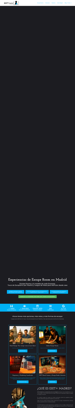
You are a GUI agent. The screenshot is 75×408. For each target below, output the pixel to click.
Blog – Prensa (67, 2)
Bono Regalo (60, 2)
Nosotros (53, 2)
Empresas (47, 2)
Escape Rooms (40, 2)
